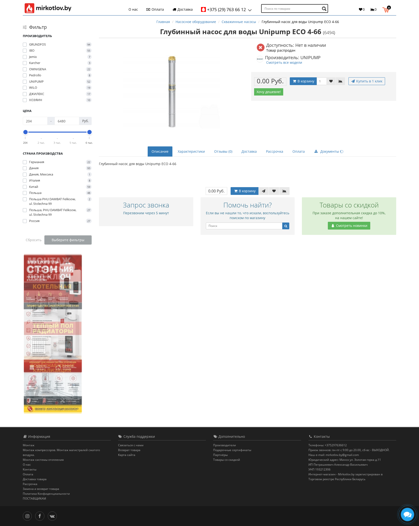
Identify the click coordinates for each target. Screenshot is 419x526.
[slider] (25, 132)
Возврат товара (129, 450)
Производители (224, 445)
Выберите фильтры (68, 240)
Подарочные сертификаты (232, 450)
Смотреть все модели (284, 62)
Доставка (185, 9)
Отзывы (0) (223, 151)
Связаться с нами (131, 445)
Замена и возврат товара (41, 489)
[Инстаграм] (28, 515)
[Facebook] (41, 515)
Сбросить (33, 240)
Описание (160, 151)
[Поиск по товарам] (325, 8)
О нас (133, 9)
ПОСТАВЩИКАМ (34, 498)
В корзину (305, 81)
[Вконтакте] (53, 515)
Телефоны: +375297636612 (327, 445)
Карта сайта (126, 455)
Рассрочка (274, 151)
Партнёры (220, 455)
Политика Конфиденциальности (46, 494)
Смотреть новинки (351, 225)
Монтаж (28, 445)
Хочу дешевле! (269, 91)
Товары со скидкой (226, 460)
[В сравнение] (340, 81)
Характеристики (191, 151)
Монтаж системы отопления (43, 460)
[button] (387, 9)
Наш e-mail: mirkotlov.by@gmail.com (333, 455)
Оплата (157, 9)
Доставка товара (35, 479)
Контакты (29, 469)
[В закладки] (331, 81)
